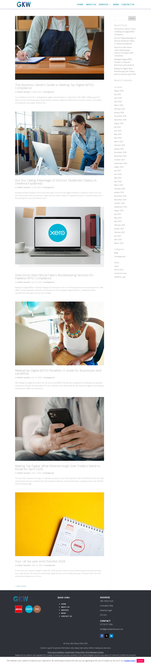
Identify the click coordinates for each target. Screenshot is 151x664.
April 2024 (118, 181)
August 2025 (119, 123)
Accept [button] (140, 661)
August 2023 (119, 210)
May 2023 (118, 218)
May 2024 (118, 178)
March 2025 (118, 141)
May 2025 (118, 134)
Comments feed (120, 273)
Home (80, 4)
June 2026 (118, 98)
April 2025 (118, 138)
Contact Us (128, 4)
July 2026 (117, 94)
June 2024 (118, 174)
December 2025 (120, 116)
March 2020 (118, 243)
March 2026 (118, 105)
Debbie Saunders (24, 92)
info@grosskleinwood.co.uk (111, 629)
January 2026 (119, 112)
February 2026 (119, 109)
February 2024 (119, 189)
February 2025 (119, 145)
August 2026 (119, 91)
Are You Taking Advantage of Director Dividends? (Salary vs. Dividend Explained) (56, 181)
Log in (116, 266)
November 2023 (120, 200)
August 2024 (119, 167)
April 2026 (118, 101)
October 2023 (119, 203)
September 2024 (120, 163)
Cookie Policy (70, 652)
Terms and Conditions (55, 652)
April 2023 (118, 221)
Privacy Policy (80, 652)
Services (103, 4)
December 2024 (120, 152)
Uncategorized (48, 92)
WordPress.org (119, 277)
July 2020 (117, 236)
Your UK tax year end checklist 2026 (40, 561)
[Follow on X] (107, 636)
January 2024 (119, 192)
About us (91, 4)
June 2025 (118, 131)
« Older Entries (20, 586)
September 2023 (120, 207)
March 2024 (118, 185)
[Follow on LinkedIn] (111, 636)
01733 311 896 (106, 624)
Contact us (66, 616)
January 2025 (119, 149)
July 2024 (117, 170)
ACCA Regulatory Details (95, 652)
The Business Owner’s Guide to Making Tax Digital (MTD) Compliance (54, 86)
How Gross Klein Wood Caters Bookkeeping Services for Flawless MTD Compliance (54, 276)
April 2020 (118, 239)
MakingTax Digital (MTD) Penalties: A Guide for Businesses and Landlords (58, 372)
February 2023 (119, 225)
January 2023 (119, 229)
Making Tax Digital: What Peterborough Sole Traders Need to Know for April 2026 (57, 467)
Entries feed (118, 270)
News (116, 4)
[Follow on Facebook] (102, 636)
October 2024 (119, 160)
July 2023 (117, 214)
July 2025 (117, 127)
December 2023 (120, 196)
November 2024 (120, 156)
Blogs (116, 253)
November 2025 (120, 120)
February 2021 (119, 232)
